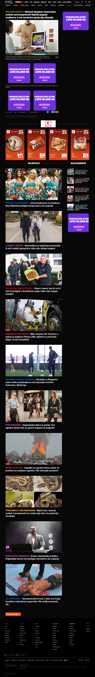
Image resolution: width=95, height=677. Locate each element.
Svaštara (71, 640)
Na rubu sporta (23, 633)
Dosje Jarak (7, 640)
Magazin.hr (22, 112)
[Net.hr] (87, 660)
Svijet (6, 628)
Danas (7, 624)
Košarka (21, 635)
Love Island (38, 637)
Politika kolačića (31, 660)
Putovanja (53, 5)
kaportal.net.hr (38, 667)
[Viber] (55, 112)
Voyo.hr (16, 667)
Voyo (36, 647)
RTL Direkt (7, 635)
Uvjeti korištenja (22, 660)
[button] (7, 141)
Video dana (72, 644)
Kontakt (47, 660)
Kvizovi (71, 642)
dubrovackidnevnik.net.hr (66, 667)
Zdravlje (69, 5)
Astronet (71, 626)
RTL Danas (7, 633)
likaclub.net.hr (22, 668)
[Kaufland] (47, 124)
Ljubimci (40, 5)
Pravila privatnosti (40, 660)
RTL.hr (6, 667)
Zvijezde (37, 626)
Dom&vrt (16, 5)
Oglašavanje (14, 660)
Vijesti (6, 626)
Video (88, 626)
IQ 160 (59, 2)
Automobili (88, 5)
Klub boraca (22, 630)
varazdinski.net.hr (47, 667)
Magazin (36, 2)
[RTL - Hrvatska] (81, 660)
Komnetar (72, 633)
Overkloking (72, 635)
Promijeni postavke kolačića (56, 660)
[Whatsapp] (52, 112)
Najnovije (88, 629)
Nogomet (22, 626)
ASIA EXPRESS (67, 2)
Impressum (7, 660)
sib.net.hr (31, 667)
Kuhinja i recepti (24, 5)
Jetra (7, 116)
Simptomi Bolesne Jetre (31, 116)
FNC (21, 642)
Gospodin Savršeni (39, 642)
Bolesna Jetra (21, 116)
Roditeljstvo (61, 5)
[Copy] (57, 112)
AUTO (54, 2)
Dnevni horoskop (73, 630)
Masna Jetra (13, 116)
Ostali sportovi (23, 640)
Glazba (37, 630)
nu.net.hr (83, 667)
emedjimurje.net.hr (23, 667)
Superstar (37, 640)
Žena (49, 2)
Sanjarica (88, 631)
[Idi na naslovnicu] (9, 3)
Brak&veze (8, 5)
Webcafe (44, 2)
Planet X (71, 637)
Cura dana (72, 628)
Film (36, 628)
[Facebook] (48, 112)
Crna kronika (7, 630)
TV (36, 635)
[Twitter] (50, 112)
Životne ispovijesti (78, 5)
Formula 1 (22, 644)
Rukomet (22, 628)
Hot (31, 2)
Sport (26, 2)
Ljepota (33, 5)
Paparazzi (37, 633)
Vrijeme (6, 642)
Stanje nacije (7, 637)
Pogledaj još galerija (12, 614)
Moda (46, 5)
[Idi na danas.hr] (19, 2)
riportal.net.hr (56, 667)
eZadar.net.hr (76, 667)
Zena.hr (11, 667)
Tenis (21, 637)
